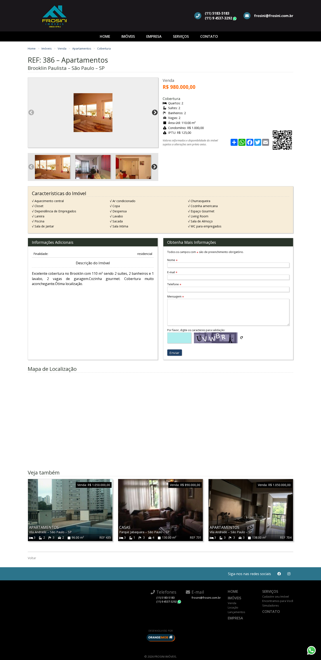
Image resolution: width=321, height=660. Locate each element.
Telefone (174, 284)
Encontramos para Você (277, 601)
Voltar (32, 558)
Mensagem (175, 296)
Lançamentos (236, 612)
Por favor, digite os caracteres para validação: (196, 330)
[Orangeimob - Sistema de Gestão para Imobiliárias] (160, 637)
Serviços (181, 36)
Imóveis (128, 36)
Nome (172, 260)
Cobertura (104, 48)
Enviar (174, 353)
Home (105, 36)
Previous (31, 112)
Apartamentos (82, 48)
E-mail (172, 272)
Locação (233, 607)
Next (155, 112)
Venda (62, 48)
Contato (209, 36)
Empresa (154, 36)
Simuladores (270, 605)
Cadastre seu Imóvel (275, 596)
